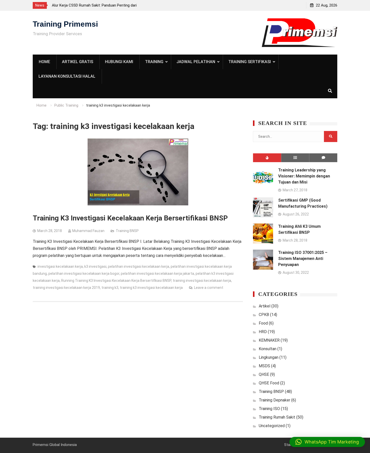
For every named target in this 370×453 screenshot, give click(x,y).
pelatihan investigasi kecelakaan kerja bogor (83, 273)
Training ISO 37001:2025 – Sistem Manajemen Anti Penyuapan (302, 258)
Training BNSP (127, 231)
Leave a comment (208, 288)
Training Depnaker (274, 400)
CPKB (264, 314)
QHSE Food (269, 383)
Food (263, 323)
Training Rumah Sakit (277, 417)
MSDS (264, 366)
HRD (263, 331)
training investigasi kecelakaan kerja (202, 281)
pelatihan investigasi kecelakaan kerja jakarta (157, 273)
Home (44, 61)
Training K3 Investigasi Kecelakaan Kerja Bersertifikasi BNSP (130, 218)
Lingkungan (268, 357)
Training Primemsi (65, 24)
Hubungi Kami (119, 61)
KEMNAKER (269, 340)
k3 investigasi (95, 266)
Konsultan (267, 348)
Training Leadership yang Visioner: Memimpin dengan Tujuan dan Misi (304, 176)
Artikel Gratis (77, 61)
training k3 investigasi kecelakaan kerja (151, 288)
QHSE (264, 374)
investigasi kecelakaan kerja (60, 266)
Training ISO (269, 408)
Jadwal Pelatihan (195, 61)
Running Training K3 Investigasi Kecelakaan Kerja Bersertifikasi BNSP (116, 281)
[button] (327, 442)
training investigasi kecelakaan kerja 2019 (66, 288)
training (154, 61)
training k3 (109, 288)
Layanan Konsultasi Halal (67, 76)
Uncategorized (272, 425)
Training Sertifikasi (249, 61)
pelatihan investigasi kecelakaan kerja (138, 266)
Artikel (264, 306)
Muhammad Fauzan (88, 231)
